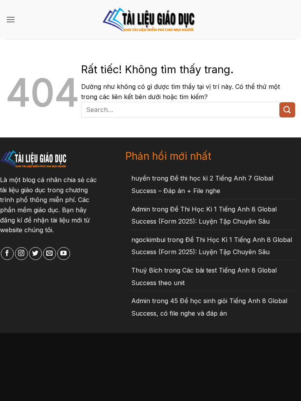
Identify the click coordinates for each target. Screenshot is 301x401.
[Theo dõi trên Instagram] (21, 253)
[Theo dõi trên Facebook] (7, 253)
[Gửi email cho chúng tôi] (49, 253)
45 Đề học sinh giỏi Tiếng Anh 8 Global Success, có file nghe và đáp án (209, 307)
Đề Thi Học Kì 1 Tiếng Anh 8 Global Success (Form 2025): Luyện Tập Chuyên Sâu (204, 215)
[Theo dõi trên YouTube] (63, 253)
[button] (10, 19)
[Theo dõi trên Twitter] (35, 253)
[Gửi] (287, 109)
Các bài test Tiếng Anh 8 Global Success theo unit (204, 276)
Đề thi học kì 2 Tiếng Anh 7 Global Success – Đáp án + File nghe (202, 184)
